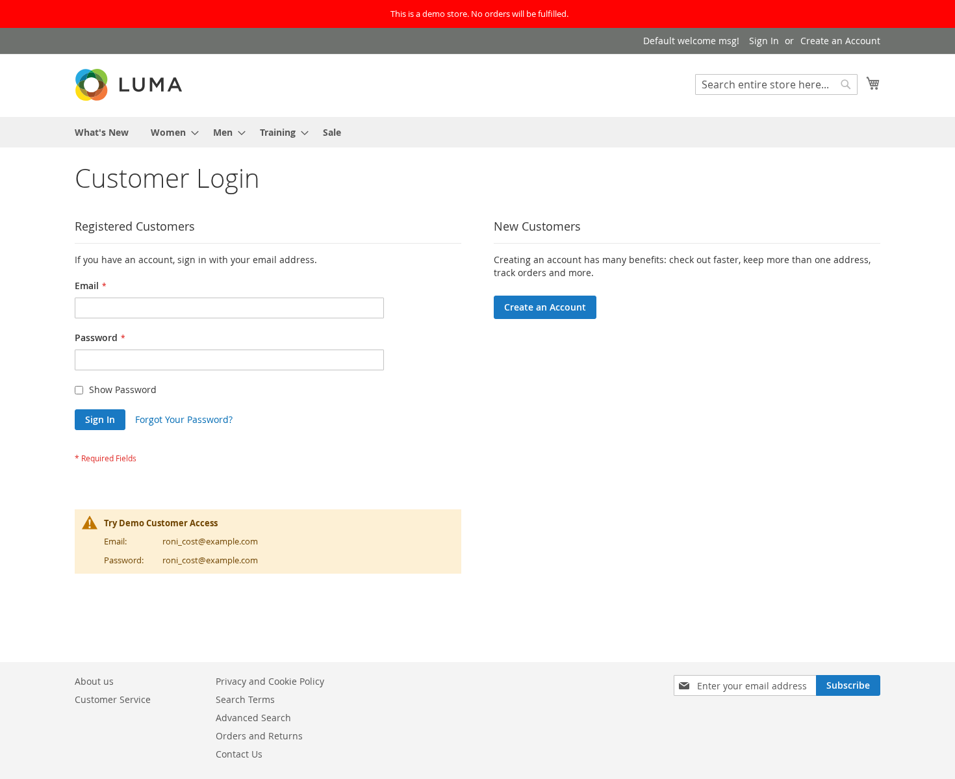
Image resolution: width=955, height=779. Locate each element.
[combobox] (776, 84)
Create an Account (840, 40)
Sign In (764, 40)
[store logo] (130, 85)
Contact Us (239, 754)
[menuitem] (101, 132)
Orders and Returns (259, 736)
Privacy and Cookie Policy (270, 681)
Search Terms (245, 699)
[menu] (477, 132)
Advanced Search (253, 717)
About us (94, 681)
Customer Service (113, 699)
